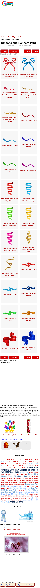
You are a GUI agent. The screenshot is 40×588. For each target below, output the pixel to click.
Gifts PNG (21, 478)
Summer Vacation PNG (22, 498)
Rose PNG (34, 492)
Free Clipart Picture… (16, 37)
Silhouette (12, 496)
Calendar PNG (17, 466)
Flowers (4, 476)
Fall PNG (20, 474)
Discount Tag (24, 472)
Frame (20, 476)
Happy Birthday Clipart (21, 482)
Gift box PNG (8, 478)
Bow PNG (22, 464)
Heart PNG (34, 486)
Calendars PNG (33, 466)
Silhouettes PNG (28, 496)
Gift (2, 478)
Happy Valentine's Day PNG (16, 486)
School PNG (5, 496)
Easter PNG (11, 474)
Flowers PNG (13, 476)
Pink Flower (20, 490)
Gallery (4, 37)
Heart (28, 486)
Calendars (25, 466)
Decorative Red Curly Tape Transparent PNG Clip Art (9, 95)
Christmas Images (29, 470)
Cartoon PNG (6, 468)
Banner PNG (20, 462)
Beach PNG (28, 462)
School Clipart (33, 494)
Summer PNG (9, 498)
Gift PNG (15, 478)
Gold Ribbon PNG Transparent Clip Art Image (28, 249)
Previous (14, 51)
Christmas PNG (10, 472)
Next (28, 51)
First (5, 51)
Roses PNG (10, 494)
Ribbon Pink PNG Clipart (28, 170)
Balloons (4, 462)
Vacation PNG (5, 500)
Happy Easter (9, 484)
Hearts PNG (5, 488)
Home (2, 585)
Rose (28, 492)
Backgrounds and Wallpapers (25, 585)
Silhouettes (19, 496)
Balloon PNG (33, 460)
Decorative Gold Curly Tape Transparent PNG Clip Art (28, 95)
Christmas (32, 467)
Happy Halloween (19, 484)
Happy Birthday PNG (9, 435)
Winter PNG (5, 502)
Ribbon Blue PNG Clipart (10, 145)
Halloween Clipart (12, 480)
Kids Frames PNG (15, 488)
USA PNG (34, 498)
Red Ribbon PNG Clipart (10, 349)
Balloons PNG (11, 462)
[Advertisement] (20, 20)
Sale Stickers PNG (21, 494)
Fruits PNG (34, 476)
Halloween (28, 478)
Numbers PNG (11, 490)
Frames (27, 476)
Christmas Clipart (10, 470)
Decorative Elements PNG (29, 435)
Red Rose (28, 490)
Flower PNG (33, 474)
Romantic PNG (21, 492)
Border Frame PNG (11, 464)
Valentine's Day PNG (30, 500)
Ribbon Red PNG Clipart (29, 120)
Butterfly (4, 466)
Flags (25, 474)
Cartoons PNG (19, 468)
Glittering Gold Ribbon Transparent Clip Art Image (9, 119)
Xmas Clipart (16, 502)
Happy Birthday (9, 482)
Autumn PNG (5, 460)
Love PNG (26, 488)
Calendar (10, 466)
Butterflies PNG (32, 464)
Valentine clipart (16, 500)
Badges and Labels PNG (19, 460)
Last (36, 51)
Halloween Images (25, 480)
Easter (31, 472)
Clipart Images (10, 585)
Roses (3, 494)
